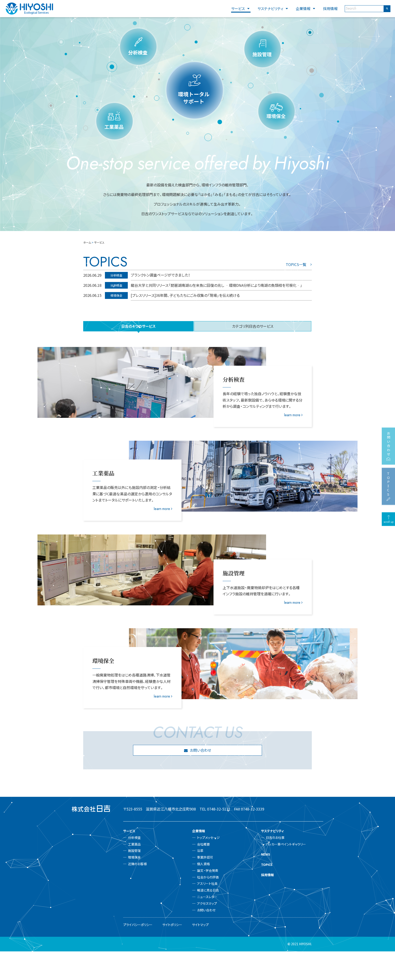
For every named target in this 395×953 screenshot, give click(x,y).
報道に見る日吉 (208, 890)
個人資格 (203, 864)
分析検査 (134, 837)
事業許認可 (205, 857)
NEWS (265, 854)
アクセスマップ (207, 903)
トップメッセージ (208, 837)
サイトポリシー (172, 924)
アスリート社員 (207, 883)
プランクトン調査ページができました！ (160, 275)
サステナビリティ (270, 8)
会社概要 (203, 844)
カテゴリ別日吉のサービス (252, 326)
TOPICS (266, 864)
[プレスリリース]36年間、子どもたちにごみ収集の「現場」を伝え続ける (185, 295)
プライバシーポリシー (137, 924)
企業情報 (303, 8)
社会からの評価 (208, 877)
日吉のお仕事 (275, 837)
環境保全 (134, 857)
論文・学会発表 (207, 870)
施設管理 (134, 850)
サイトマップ (200, 924)
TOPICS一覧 (296, 264)
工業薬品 (134, 844)
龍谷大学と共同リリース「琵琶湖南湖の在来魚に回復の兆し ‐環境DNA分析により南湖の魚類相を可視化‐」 (216, 285)
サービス (238, 8)
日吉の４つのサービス (138, 326)
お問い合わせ (200, 750)
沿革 (200, 850)
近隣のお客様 (137, 864)
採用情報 (330, 8)
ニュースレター (207, 896)
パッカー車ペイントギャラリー (286, 844)
